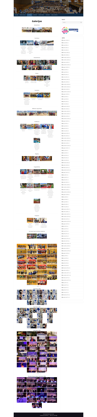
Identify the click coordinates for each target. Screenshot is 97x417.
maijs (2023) (65, 125)
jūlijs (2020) (65, 196)
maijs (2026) (65, 45)
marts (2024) (65, 103)
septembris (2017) (66, 280)
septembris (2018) (66, 250)
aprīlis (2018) (65, 263)
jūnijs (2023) (65, 123)
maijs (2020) (65, 201)
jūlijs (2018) (65, 255)
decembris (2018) (66, 243)
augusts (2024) (65, 94)
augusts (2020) (65, 194)
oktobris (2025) (65, 62)
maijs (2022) (65, 155)
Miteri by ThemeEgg (53, 415)
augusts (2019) (65, 223)
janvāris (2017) (65, 297)
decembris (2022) (66, 138)
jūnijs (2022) (65, 152)
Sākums (16, 14)
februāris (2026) (66, 52)
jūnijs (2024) (65, 96)
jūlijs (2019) (65, 226)
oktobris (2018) (65, 248)
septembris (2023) (66, 118)
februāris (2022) (66, 162)
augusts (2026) (65, 40)
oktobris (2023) (65, 116)
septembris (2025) (66, 64)
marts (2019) (65, 236)
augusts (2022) (65, 147)
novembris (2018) (66, 245)
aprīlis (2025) (65, 74)
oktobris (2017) (65, 277)
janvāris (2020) (65, 211)
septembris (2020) (66, 192)
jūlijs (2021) (65, 174)
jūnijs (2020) (65, 199)
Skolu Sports (54, 14)
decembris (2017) (66, 272)
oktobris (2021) (65, 167)
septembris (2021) (66, 170)
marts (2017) (65, 292)
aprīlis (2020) (65, 204)
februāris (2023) (66, 133)
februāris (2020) (66, 209)
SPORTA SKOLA (22, 14)
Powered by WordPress (44, 415)
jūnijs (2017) (65, 285)
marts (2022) (65, 160)
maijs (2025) (65, 72)
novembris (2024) (66, 86)
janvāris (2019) (65, 241)
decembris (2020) (66, 184)
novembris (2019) (66, 216)
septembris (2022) (66, 145)
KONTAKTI (35, 14)
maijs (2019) (65, 231)
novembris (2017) (66, 275)
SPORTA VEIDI (41, 14)
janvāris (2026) (65, 54)
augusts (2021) (65, 172)
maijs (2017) (65, 287)
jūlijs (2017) (65, 282)
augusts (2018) (65, 253)
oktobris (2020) (65, 189)
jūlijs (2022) (65, 150)
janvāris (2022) (65, 165)
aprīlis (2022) (65, 157)
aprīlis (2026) (65, 47)
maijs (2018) (65, 260)
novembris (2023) (66, 113)
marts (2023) (65, 130)
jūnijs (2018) (65, 258)
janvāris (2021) (65, 182)
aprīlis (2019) (65, 233)
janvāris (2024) (65, 108)
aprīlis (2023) (65, 128)
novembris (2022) (66, 140)
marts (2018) (65, 265)
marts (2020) (65, 206)
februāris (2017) (66, 294)
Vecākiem (48, 14)
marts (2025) (65, 77)
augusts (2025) (65, 67)
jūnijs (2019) (65, 228)
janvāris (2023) (65, 135)
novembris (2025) (66, 59)
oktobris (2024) (65, 89)
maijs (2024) (65, 99)
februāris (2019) (66, 238)
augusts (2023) (65, 121)
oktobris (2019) (65, 219)
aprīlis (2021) (65, 179)
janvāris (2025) (65, 81)
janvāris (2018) (65, 270)
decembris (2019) (66, 214)
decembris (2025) (66, 57)
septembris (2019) (66, 221)
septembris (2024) (66, 91)
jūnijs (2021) (65, 177)
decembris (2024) (66, 84)
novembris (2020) (66, 187)
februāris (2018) (66, 267)
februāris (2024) (66, 106)
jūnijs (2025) (65, 69)
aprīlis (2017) (65, 289)
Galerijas (29, 14)
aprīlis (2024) (65, 101)
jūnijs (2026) (65, 42)
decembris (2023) (66, 111)
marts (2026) (65, 50)
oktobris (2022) (65, 143)
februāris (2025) (66, 79)
